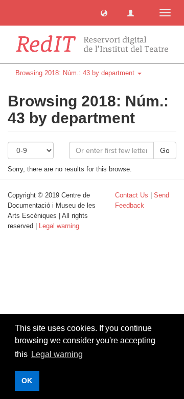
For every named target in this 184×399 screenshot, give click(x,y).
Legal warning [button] (57, 354)
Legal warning (59, 226)
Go (165, 150)
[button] (104, 12)
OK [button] (26, 380)
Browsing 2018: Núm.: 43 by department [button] (75, 73)
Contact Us (131, 195)
